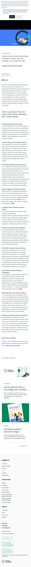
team (3, 512)
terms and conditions (8, 533)
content (4, 468)
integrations (5, 475)
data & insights (6, 466)
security (4, 473)
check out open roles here (12, 345)
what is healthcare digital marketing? (7, 495)
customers (5, 510)
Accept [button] (12, 16)
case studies (5, 487)
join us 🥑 (5, 515)
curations (4, 464)
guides (4, 483)
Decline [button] (19, 16)
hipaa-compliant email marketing (6, 499)
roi (2, 471)
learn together (6, 492)
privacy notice (6, 531)
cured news (5, 490)
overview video (6, 502)
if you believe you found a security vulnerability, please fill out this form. (14, 555)
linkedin (4, 517)
